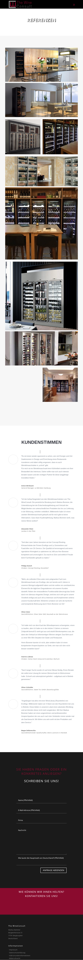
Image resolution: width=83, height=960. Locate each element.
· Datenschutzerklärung (16, 953)
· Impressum (12, 950)
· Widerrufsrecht (14, 958)
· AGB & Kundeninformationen (19, 956)
